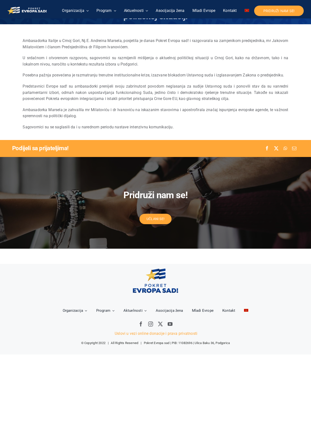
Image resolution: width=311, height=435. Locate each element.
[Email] (294, 148)
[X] (276, 148)
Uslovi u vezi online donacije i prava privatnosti (155, 333)
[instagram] (150, 324)
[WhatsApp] (285, 148)
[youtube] (170, 324)
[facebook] (140, 324)
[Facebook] (267, 148)
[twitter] (160, 324)
